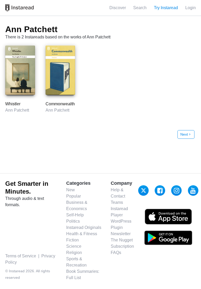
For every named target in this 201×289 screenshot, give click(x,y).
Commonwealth (60, 104)
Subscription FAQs (122, 249)
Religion (74, 252)
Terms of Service (20, 256)
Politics (73, 221)
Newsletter (121, 234)
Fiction (72, 240)
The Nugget (122, 240)
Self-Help (75, 215)
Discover (117, 7)
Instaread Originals (83, 227)
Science (73, 246)
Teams (117, 202)
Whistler (12, 104)
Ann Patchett (17, 110)
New (70, 190)
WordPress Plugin (121, 224)
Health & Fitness (81, 234)
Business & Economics (76, 205)
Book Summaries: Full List (82, 274)
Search (140, 7)
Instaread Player (119, 211)
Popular (73, 196)
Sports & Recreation (76, 262)
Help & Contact (118, 193)
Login (190, 7)
